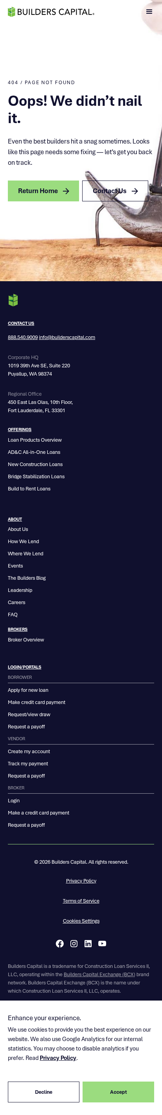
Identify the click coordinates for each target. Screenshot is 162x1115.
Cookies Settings (81, 921)
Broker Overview (26, 639)
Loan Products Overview (35, 440)
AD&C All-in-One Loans (34, 452)
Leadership (20, 590)
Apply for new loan (28, 690)
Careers (16, 602)
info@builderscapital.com (67, 337)
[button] (149, 12)
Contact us (21, 323)
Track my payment (28, 763)
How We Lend (23, 541)
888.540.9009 (23, 337)
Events (15, 565)
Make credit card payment (36, 702)
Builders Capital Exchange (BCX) (99, 974)
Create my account (29, 751)
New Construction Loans (35, 464)
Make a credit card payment (38, 812)
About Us (18, 529)
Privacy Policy (81, 880)
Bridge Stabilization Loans (36, 476)
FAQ (13, 614)
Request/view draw (29, 714)
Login (14, 800)
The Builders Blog (27, 578)
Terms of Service (81, 901)
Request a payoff (26, 726)
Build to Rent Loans (29, 488)
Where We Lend (25, 553)
